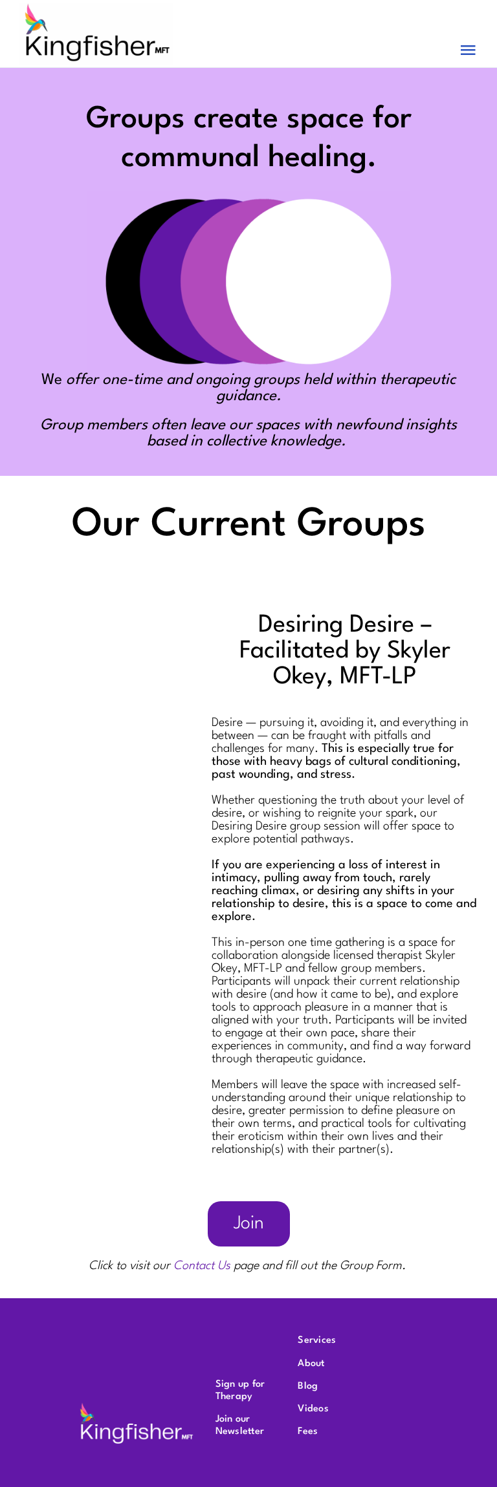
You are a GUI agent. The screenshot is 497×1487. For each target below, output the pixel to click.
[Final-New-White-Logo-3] (136, 1406)
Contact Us (201, 1266)
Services (317, 1340)
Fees (308, 1432)
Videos (313, 1409)
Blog (308, 1386)
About (311, 1364)
